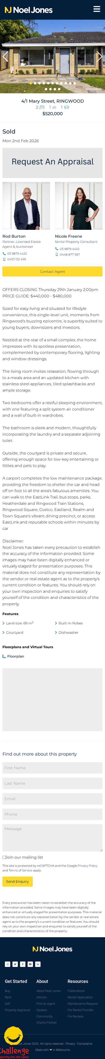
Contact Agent (52, 271)
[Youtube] (30, 964)
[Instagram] (7, 964)
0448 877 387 (69, 254)
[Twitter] (15, 964)
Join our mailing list (24, 857)
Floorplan (15, 656)
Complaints (84, 1043)
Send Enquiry (17, 881)
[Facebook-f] (22, 964)
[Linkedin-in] (38, 964)
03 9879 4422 (17, 253)
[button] (5, 56)
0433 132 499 (16, 259)
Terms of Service (20, 870)
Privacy (70, 1043)
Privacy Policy (87, 865)
